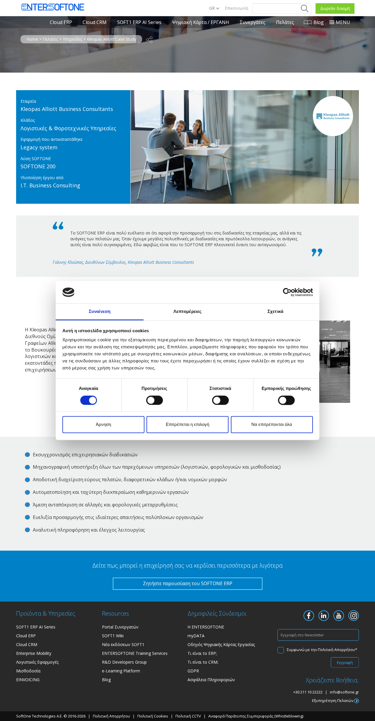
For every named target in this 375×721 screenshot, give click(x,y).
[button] (149, 39)
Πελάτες (285, 22)
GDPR (193, 671)
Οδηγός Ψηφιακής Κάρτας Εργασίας (221, 644)
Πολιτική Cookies (152, 716)
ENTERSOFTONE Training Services (135, 653)
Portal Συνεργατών (120, 627)
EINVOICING (28, 679)
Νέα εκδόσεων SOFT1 (123, 644)
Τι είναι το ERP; (202, 653)
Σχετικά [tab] (275, 311)
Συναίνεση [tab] (99, 311)
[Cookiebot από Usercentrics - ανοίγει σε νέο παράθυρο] (287, 292)
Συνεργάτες (252, 22)
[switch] (154, 400)
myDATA (196, 635)
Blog (318, 22)
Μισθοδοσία (28, 671)
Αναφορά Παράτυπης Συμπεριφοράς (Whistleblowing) (255, 716)
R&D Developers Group (124, 662)
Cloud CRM (95, 22)
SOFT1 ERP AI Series (139, 22)
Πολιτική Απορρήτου (336, 649)
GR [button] (212, 8)
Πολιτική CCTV (188, 716)
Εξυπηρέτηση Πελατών (333, 700)
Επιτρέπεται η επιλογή (187, 424)
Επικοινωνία (236, 8)
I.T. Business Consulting (50, 185)
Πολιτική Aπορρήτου (112, 716)
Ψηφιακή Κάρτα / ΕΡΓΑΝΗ (200, 22)
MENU (343, 22)
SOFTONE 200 (38, 166)
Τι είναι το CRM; (203, 662)
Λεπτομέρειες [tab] (187, 311)
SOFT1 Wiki (113, 635)
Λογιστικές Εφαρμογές (37, 662)
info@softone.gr (344, 692)
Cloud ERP (61, 22)
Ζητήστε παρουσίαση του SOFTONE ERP (187, 583)
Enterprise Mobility (33, 653)
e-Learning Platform (121, 671)
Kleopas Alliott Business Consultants (67, 108)
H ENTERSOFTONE (206, 627)
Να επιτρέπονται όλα (271, 424)
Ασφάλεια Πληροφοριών (211, 679)
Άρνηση (103, 424)
